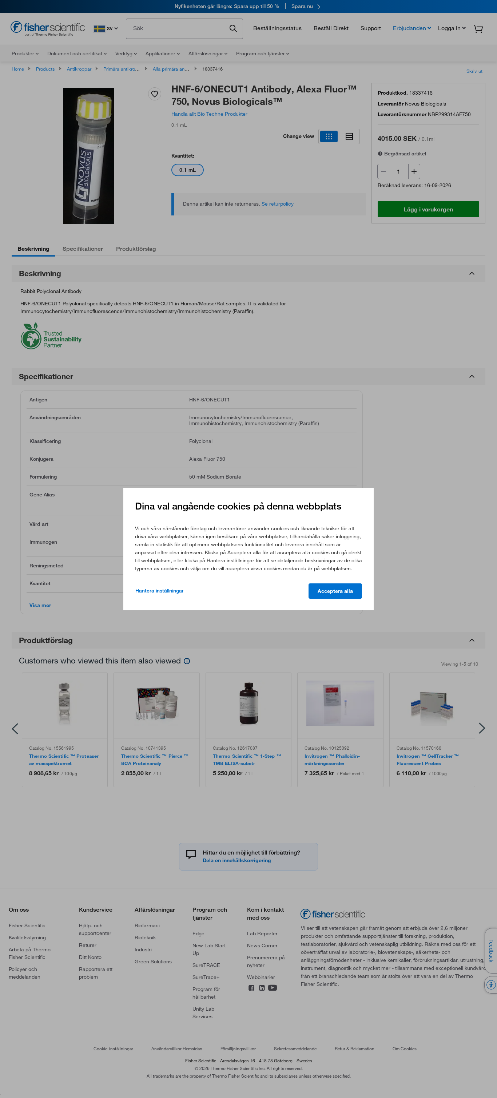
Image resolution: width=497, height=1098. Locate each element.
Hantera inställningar (159, 590)
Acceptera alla (335, 591)
